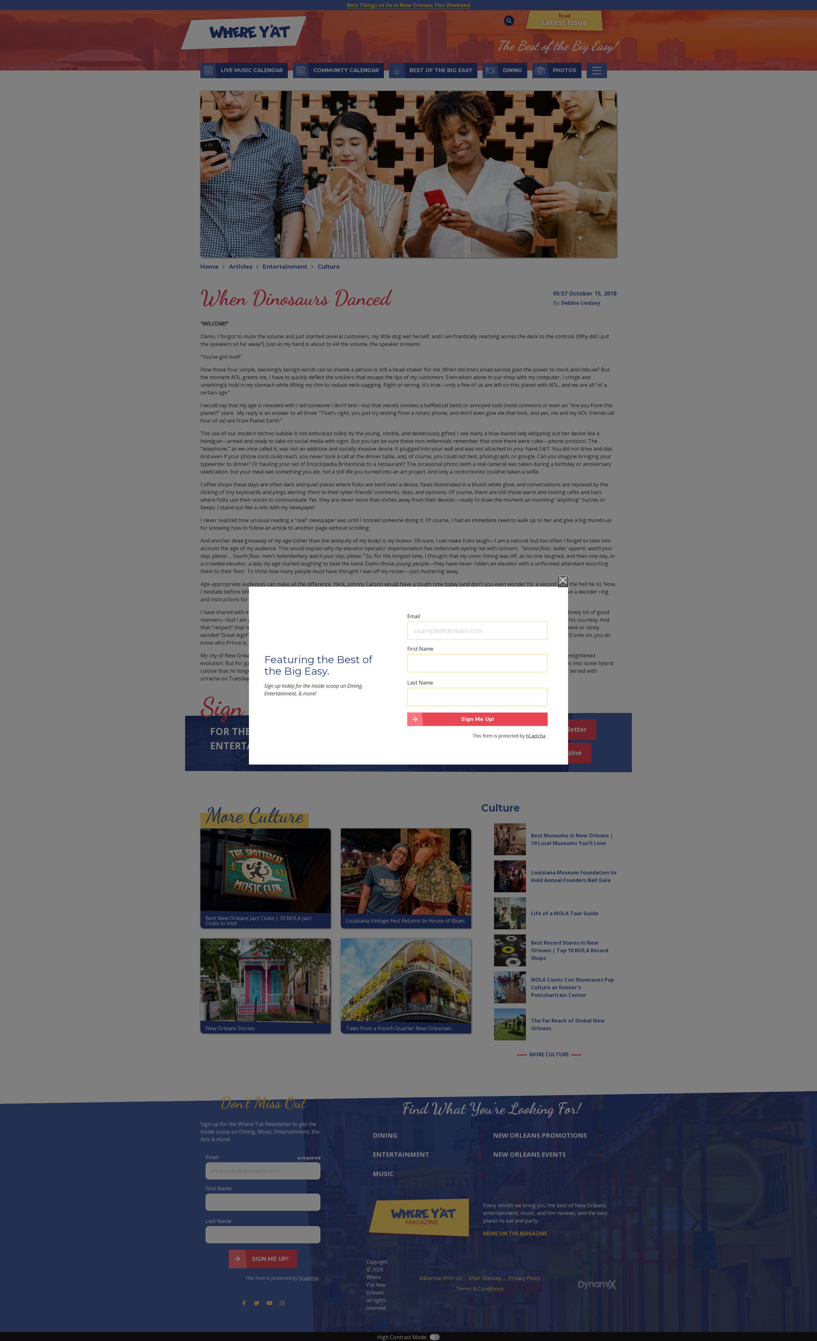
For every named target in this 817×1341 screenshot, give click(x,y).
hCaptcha (535, 735)
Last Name (420, 682)
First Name (420, 648)
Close (563, 582)
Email (413, 616)
